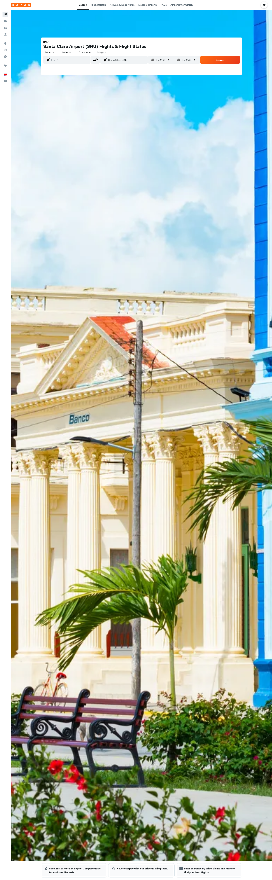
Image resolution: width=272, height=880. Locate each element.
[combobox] (49, 52)
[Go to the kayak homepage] (21, 5)
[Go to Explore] (5, 43)
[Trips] (5, 65)
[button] (5, 4)
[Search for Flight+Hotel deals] (5, 34)
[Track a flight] (5, 50)
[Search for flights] (5, 14)
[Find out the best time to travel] (5, 56)
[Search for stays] (5, 21)
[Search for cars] (5, 28)
